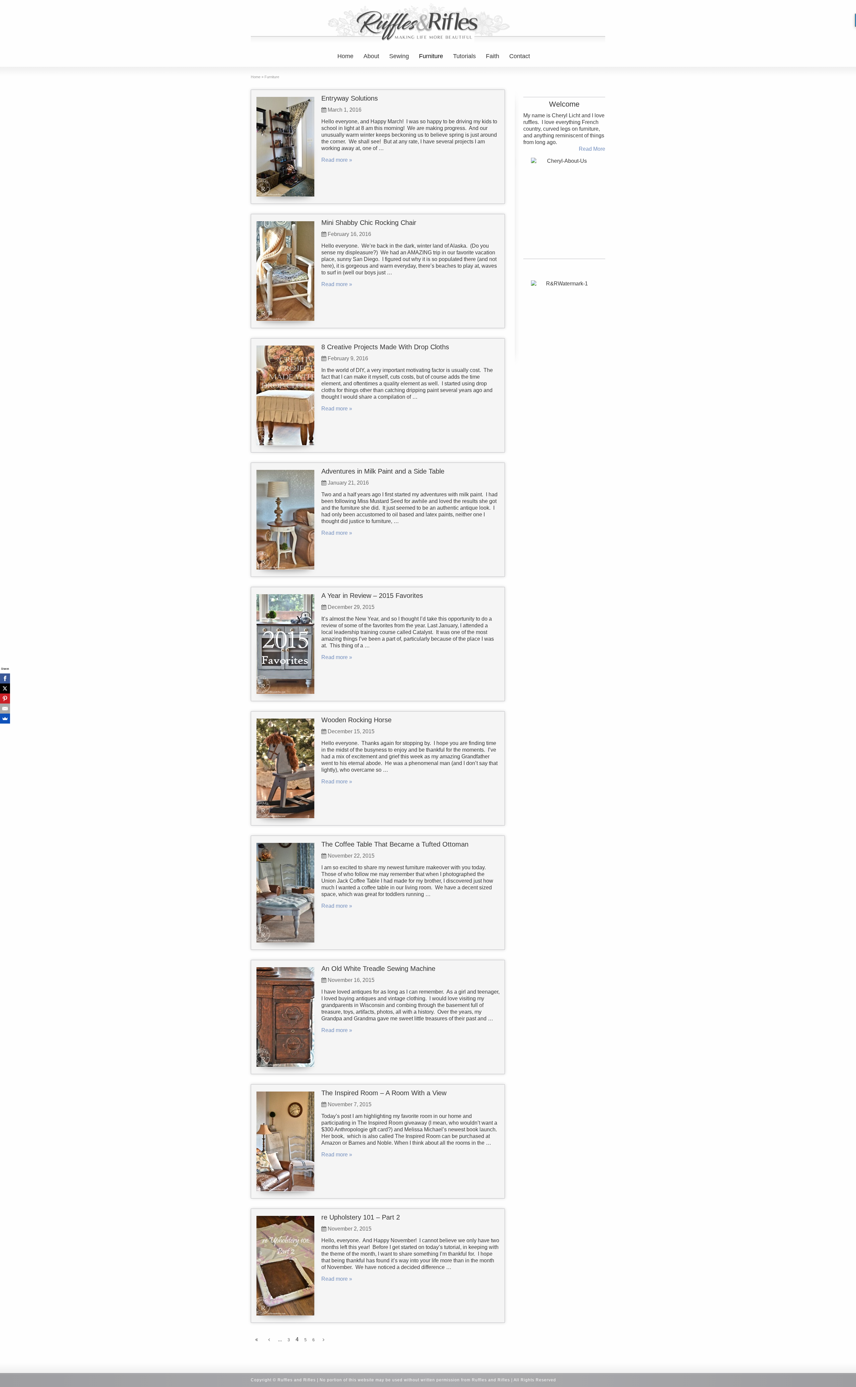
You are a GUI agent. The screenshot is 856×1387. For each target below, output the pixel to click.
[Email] (5, 709)
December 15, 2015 (351, 731)
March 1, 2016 (344, 110)
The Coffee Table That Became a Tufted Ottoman (394, 844)
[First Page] (256, 1340)
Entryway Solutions (349, 98)
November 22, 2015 (351, 856)
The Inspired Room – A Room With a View (383, 1093)
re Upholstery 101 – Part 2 (360, 1217)
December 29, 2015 (351, 607)
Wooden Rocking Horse (356, 720)
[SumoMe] (5, 719)
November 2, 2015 (349, 1229)
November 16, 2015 (351, 980)
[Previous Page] (269, 1340)
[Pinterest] (5, 699)
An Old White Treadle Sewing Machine (378, 968)
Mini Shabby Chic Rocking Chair (368, 222)
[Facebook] (5, 678)
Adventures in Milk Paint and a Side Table (382, 471)
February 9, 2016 (348, 358)
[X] (5, 688)
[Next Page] (323, 1340)
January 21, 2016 (348, 483)
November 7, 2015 (349, 1104)
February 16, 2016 (349, 234)
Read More (592, 149)
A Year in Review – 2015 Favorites (372, 595)
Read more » (336, 160)
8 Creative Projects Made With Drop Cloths (385, 347)
